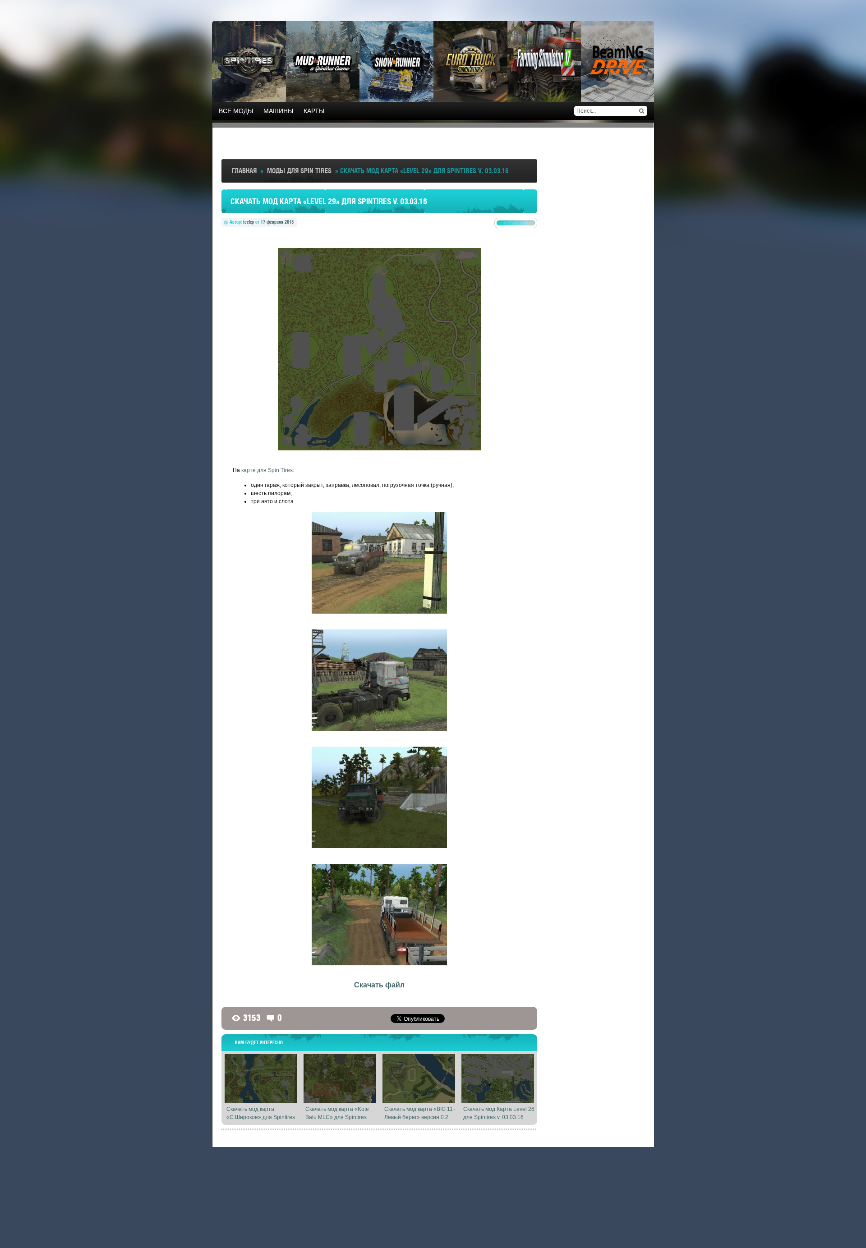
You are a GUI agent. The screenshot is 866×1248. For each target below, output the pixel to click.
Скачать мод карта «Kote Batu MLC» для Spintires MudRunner (337, 1117)
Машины (278, 111)
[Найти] (641, 110)
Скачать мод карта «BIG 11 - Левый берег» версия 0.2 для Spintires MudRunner (420, 1117)
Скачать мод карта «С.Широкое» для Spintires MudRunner (260, 1117)
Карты (314, 111)
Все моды (236, 111)
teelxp (248, 222)
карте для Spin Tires (267, 470)
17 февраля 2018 (277, 222)
